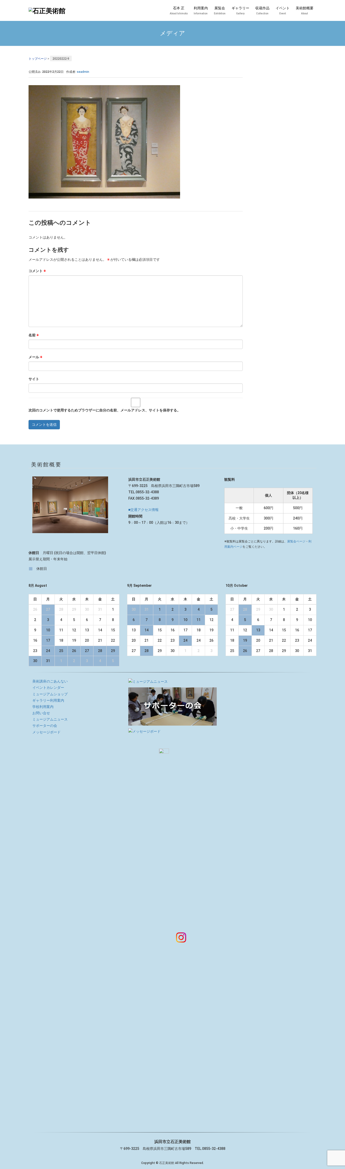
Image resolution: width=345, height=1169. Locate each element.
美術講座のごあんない (50, 681)
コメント (37, 271)
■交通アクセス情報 (143, 510)
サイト (34, 379)
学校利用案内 (43, 707)
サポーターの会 (44, 726)
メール (35, 357)
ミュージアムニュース (50, 719)
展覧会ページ (296, 541)
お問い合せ (41, 713)
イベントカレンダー (48, 688)
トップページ (38, 58)
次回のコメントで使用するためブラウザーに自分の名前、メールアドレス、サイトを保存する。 (105, 410)
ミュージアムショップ (50, 694)
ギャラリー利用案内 (48, 700)
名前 (34, 335)
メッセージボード (46, 732)
